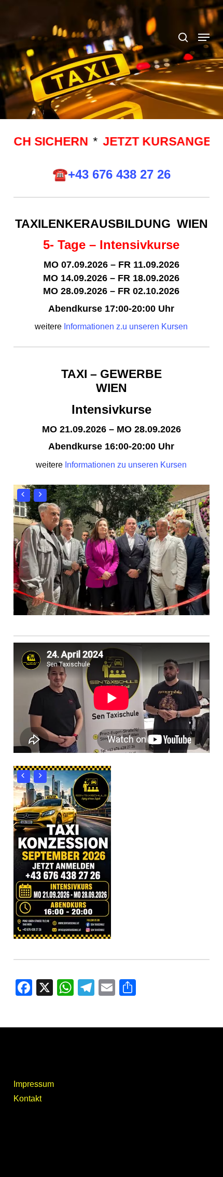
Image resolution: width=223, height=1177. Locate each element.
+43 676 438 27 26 (119, 174)
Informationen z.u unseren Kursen (126, 326)
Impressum (33, 1084)
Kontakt (27, 1098)
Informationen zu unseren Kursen (126, 464)
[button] (204, 37)
